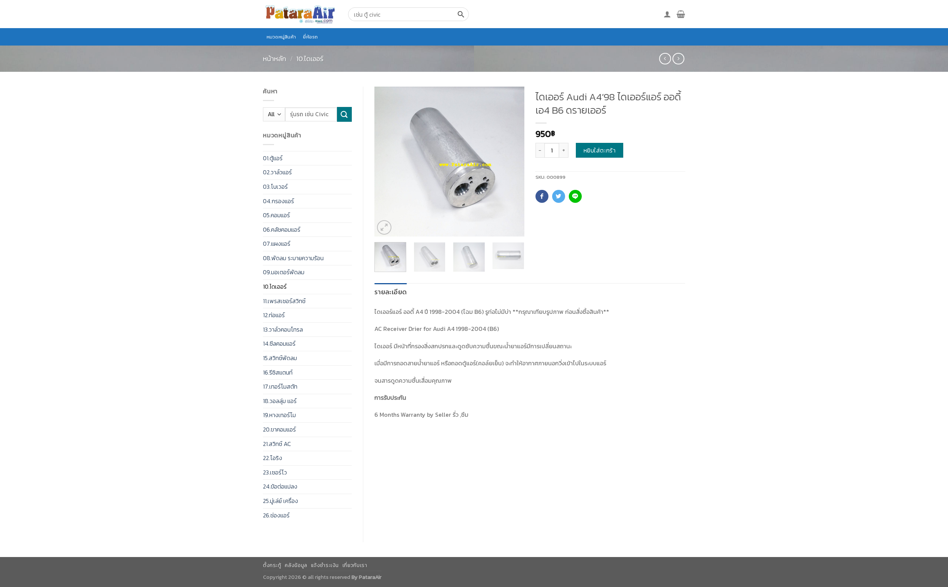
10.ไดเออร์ (309, 59)
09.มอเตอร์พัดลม (283, 272)
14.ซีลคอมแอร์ (279, 343)
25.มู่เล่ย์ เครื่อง (280, 500)
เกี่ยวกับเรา (355, 565)
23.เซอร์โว (275, 472)
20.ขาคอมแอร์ (279, 429)
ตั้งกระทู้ (272, 565)
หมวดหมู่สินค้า (281, 36)
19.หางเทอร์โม (279, 414)
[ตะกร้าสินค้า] (681, 14)
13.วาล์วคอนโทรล (283, 329)
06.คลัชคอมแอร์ (281, 229)
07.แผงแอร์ (276, 243)
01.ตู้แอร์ (273, 158)
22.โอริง (272, 457)
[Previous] (386, 162)
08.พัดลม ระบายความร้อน (293, 258)
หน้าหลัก (274, 59)
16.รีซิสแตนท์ (278, 372)
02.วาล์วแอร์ (277, 172)
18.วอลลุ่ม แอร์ (280, 400)
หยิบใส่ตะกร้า (600, 150)
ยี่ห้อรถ (310, 36)
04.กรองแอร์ (278, 201)
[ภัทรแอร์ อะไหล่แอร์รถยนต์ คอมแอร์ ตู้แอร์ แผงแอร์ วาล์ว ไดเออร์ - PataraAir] (300, 14)
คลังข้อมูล (296, 565)
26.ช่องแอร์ (276, 515)
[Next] (511, 162)
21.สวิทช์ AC (277, 443)
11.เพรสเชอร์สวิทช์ (284, 300)
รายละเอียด (390, 292)
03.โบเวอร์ (275, 186)
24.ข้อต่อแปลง (280, 486)
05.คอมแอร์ (276, 215)
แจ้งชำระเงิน (325, 565)
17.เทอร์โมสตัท (280, 386)
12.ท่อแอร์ (274, 315)
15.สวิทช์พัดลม (280, 357)
